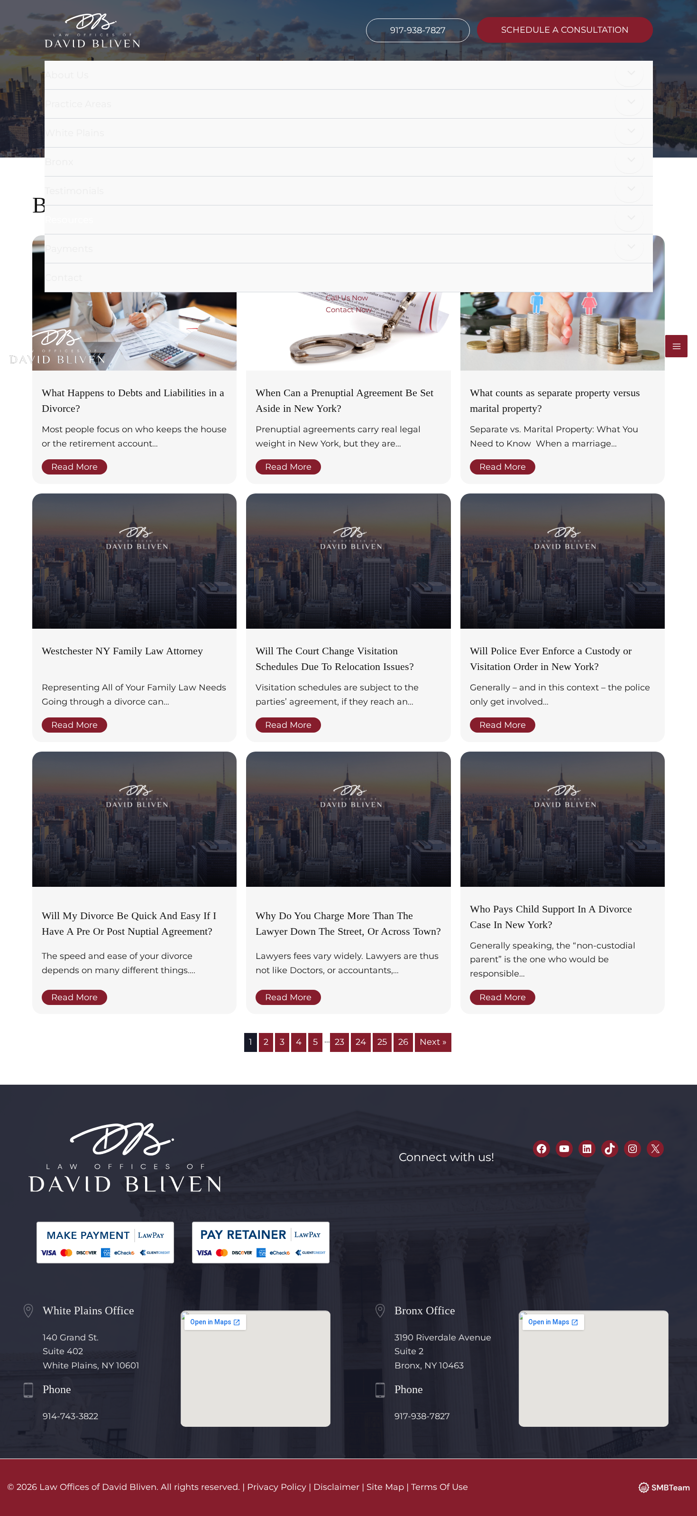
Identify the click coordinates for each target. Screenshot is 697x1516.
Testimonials (74, 190)
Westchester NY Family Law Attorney (122, 651)
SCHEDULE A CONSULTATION (565, 30)
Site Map (385, 1487)
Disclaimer (336, 1487)
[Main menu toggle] (676, 346)
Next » (433, 1042)
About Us (67, 75)
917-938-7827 (418, 30)
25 (382, 1042)
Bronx (59, 161)
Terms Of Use (439, 1487)
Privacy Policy (276, 1487)
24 (361, 1042)
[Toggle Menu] (629, 73)
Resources (69, 219)
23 (339, 1042)
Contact (64, 277)
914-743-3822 (70, 1416)
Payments (69, 248)
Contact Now (349, 309)
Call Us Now (347, 297)
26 (403, 1042)
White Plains (74, 133)
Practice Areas (78, 104)
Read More (74, 467)
